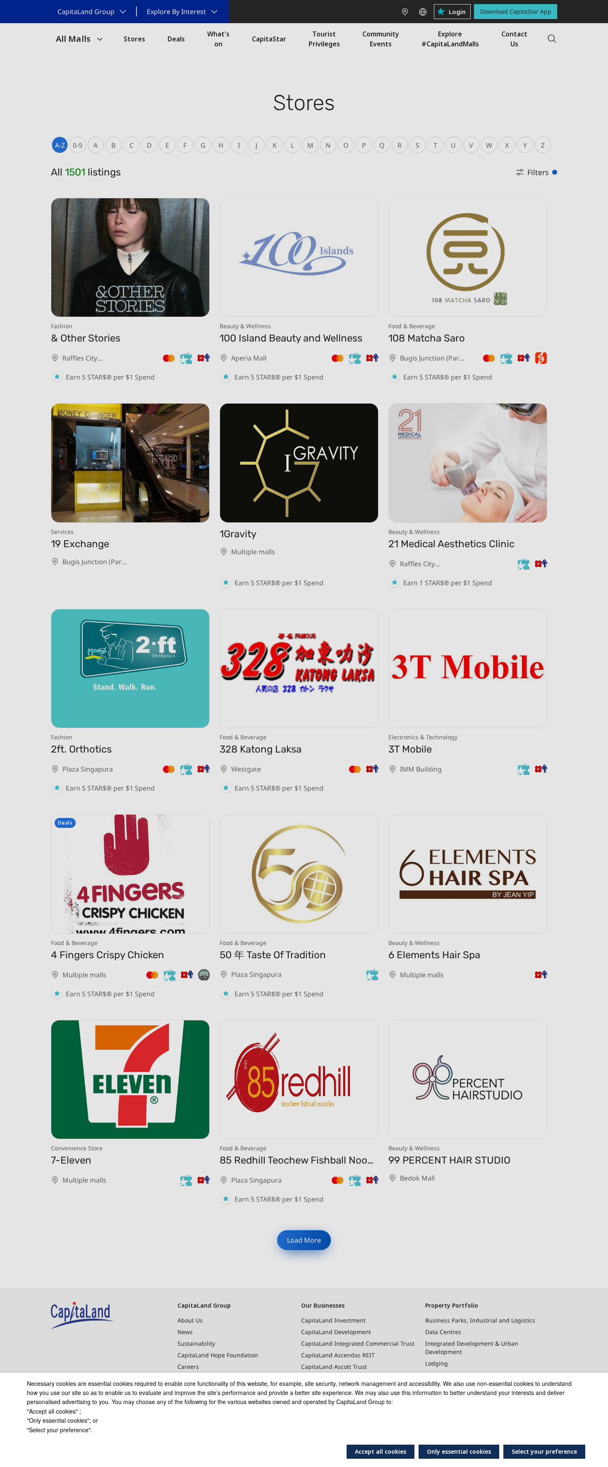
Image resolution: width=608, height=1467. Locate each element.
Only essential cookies (459, 1451)
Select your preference (544, 1451)
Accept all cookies (380, 1451)
